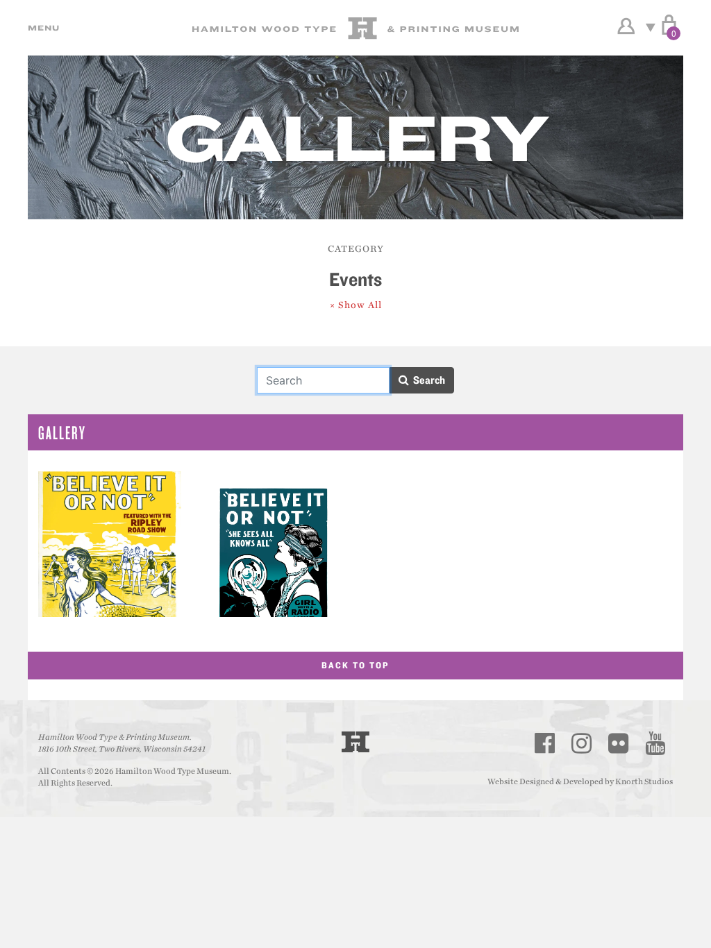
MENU (42, 28)
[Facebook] (545, 743)
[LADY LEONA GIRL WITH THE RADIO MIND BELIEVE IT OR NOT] (273, 544)
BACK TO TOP (355, 665)
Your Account (626, 26)
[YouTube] (655, 743)
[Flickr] (618, 743)
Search (427, 380)
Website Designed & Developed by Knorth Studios (580, 781)
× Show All (356, 305)
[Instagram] (581, 743)
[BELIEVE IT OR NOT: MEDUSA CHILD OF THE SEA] (109, 544)
